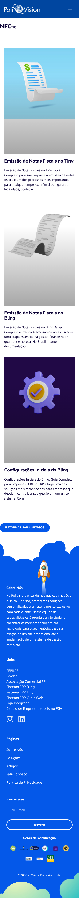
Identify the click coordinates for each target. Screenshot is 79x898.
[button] (69, 7)
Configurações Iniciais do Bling (36, 470)
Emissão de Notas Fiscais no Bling (33, 315)
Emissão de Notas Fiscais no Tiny (38, 161)
